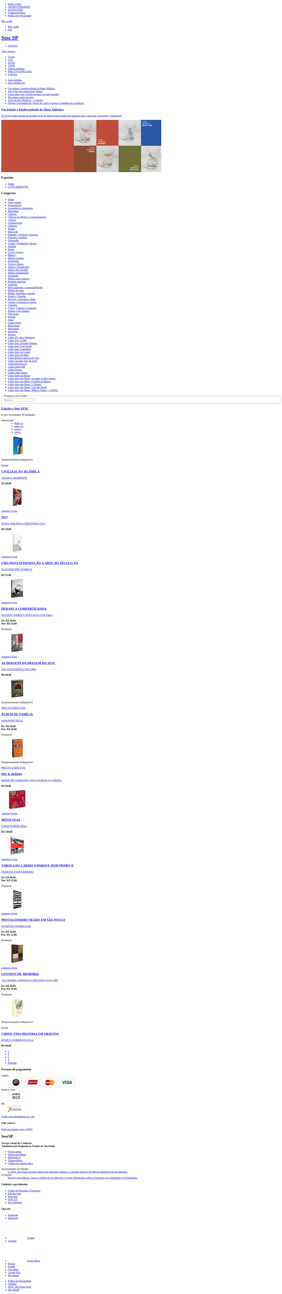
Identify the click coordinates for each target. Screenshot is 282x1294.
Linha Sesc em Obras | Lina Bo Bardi (27, 387)
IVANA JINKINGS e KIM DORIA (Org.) (23, 523)
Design (11, 228)
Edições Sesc (14, 1193)
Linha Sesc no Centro (19, 352)
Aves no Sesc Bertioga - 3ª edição (25, 100)
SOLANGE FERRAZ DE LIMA (18, 669)
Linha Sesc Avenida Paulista (22, 343)
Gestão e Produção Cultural (22, 243)
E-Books (12, 74)
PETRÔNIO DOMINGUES (16, 926)
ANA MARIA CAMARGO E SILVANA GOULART (29, 980)
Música (11, 255)
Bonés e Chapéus (17, 296)
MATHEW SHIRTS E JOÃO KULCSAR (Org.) (27, 615)
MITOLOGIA (10, 820)
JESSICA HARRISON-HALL (17, 1040)
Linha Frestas (15, 369)
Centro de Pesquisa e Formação (24, 1190)
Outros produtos (16, 68)
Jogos (11, 319)
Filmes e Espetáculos (18, 267)
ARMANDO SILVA (12, 720)
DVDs (11, 62)
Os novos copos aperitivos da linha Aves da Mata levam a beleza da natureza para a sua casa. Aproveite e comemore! (61, 115)
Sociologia (13, 261)
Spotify (11, 1266)
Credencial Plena (16, 12)
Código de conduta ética (20, 1163)
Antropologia (15, 205)
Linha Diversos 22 (17, 363)
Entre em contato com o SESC (17, 1129)
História (12, 246)
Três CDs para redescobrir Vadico (25, 91)
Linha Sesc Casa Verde (20, 346)
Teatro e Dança (16, 264)
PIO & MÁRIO (11, 774)
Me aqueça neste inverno (20, 97)
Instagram (13, 1218)
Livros (11, 56)
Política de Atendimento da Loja (17, 1116)
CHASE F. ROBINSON (14, 478)
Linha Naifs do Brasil (19, 375)
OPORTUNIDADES (19, 7)
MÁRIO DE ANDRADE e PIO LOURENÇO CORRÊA (31, 780)
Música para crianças (18, 278)
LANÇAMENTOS (18, 186)
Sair (10, 29)
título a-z (18, 423)
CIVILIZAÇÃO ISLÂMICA (20, 471)
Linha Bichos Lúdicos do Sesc (23, 358)
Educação (13, 231)
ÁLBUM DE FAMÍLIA (17, 714)
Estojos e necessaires (18, 311)
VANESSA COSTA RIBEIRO (17, 871)
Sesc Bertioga (15, 1202)
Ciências (12, 214)
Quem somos (14, 1151)
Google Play (14, 1272)
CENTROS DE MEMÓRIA (20, 974)
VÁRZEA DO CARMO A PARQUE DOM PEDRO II (37, 865)
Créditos (12, 1284)
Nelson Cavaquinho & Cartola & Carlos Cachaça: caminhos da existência (46, 103)
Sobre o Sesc (14, 4)
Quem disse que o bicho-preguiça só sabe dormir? (33, 94)
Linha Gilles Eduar (17, 372)
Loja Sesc (13, 45)
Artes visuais (14, 202)
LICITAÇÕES (15, 9)
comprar (5, 511)
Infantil (11, 317)
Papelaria (12, 331)
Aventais (12, 284)
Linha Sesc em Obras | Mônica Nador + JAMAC (33, 390)
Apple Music (33, 1260)
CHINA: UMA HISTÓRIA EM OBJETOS (30, 1034)
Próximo (12, 1063)
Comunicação (15, 223)
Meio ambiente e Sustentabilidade (25, 287)
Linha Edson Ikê (16, 366)
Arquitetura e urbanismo (20, 208)
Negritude (13, 275)
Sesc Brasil (13, 1289)
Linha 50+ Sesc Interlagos (21, 337)
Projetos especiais (17, 281)
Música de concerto (18, 270)
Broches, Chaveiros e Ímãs (21, 299)
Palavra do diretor (17, 1154)
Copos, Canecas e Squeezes (22, 308)
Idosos (11, 249)
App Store (13, 1269)
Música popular (16, 258)
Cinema (12, 220)
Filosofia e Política (17, 237)
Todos (11, 184)
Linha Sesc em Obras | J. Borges (24, 384)
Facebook (13, 1215)
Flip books (13, 314)
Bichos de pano (16, 290)
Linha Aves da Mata (18, 355)
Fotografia (13, 240)
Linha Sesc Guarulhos (19, 349)
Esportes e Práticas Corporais (23, 234)
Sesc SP (9, 38)
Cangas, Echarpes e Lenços (22, 302)
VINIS (11, 65)
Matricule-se (14, 1157)
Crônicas (12, 225)
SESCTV (13, 1199)
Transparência (15, 1160)
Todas (11, 199)
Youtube (12, 1241)
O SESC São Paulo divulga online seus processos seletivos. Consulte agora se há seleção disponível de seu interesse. (68, 1172)
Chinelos (12, 305)
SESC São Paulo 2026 (19, 1287)
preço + (18, 429)
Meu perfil (13, 26)
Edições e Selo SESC (15, 408)
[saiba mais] (17, 454)
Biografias (13, 211)
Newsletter (13, 1275)
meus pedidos (15, 80)
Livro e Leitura (15, 252)
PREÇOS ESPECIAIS (20, 71)
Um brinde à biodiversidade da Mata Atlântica (31, 88)
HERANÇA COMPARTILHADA (24, 608)
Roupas (12, 334)
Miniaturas (13, 328)
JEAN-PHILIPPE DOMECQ (16, 569)
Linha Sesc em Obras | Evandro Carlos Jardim (31, 378)
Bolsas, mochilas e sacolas (21, 293)
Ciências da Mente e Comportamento (27, 217)
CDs (10, 59)
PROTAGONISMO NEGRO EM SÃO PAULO (33, 920)
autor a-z (18, 426)
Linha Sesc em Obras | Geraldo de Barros (29, 381)
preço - (18, 432)
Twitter (30, 1238)
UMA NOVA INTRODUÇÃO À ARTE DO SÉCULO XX (39, 563)
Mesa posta (13, 325)
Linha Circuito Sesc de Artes (22, 361)
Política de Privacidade (19, 15)
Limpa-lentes (14, 322)
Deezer (11, 1263)
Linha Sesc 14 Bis (17, 340)
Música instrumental (18, 272)
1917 (4, 517)
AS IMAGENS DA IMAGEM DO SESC (28, 663)
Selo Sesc (13, 1196)
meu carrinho (16, 83)
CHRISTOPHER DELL (14, 826)
